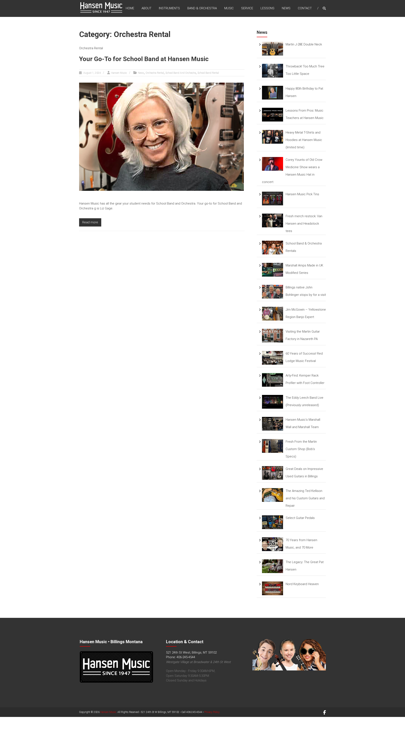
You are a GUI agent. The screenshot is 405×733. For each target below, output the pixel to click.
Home (130, 8)
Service (247, 8)
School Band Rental (208, 72)
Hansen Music (119, 72)
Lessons (267, 8)
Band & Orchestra (202, 8)
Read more (90, 222)
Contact (305, 8)
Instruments (169, 8)
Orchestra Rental (155, 72)
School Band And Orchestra (180, 72)
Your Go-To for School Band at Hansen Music (144, 59)
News (286, 8)
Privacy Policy (212, 712)
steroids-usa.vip (33, 731)
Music (229, 8)
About (146, 8)
